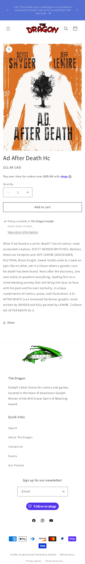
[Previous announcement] (7, 10)
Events (12, 456)
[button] (8, 28)
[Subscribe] (63, 491)
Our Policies (16, 465)
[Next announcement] (77, 10)
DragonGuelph (26, 554)
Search (12, 428)
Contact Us (15, 446)
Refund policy (67, 554)
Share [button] (11, 322)
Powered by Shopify (45, 554)
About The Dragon (20, 437)
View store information (23, 232)
